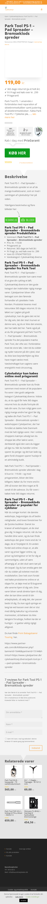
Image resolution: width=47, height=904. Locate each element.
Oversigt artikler (25, 849)
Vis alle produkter (12, 852)
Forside (9, 849)
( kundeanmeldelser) (26, 163)
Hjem (6, 16)
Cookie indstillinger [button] (32, 897)
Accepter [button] (23, 900)
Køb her (17, 153)
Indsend (36, 747)
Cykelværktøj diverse (16, 16)
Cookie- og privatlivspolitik (18, 890)
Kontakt (9, 856)
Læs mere (19, 897)
